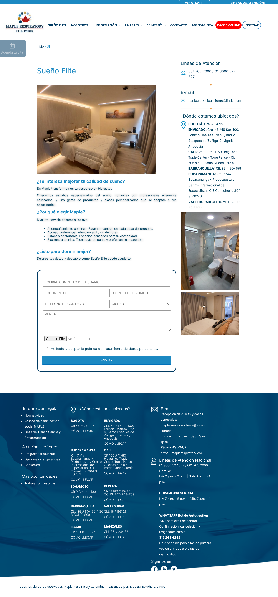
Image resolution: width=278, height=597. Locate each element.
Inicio (40, 46)
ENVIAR (107, 360)
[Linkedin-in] (164, 569)
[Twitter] (174, 569)
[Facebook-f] (154, 569)
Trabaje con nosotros (40, 483)
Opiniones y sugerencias (42, 459)
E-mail (166, 409)
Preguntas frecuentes (40, 454)
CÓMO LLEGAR (82, 431)
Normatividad (34, 415)
